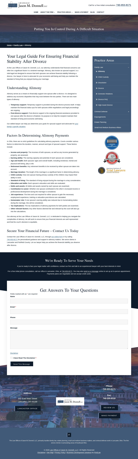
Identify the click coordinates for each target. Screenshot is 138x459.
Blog (92, 12)
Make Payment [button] (109, 415)
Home (36, 12)
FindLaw (97, 452)
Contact (100, 12)
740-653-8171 (123, 5)
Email (13, 307)
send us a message (91, 271)
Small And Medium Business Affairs (107, 127)
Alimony (101, 71)
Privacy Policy (60, 452)
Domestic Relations (105, 94)
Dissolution (102, 83)
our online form (57, 237)
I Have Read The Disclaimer (24, 358)
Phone (12, 317)
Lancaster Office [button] (27, 408)
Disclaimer (14, 353)
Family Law (98, 67)
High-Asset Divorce (105, 105)
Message (13, 328)
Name (12, 296)
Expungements (100, 117)
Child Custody (103, 77)
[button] (130, 454)
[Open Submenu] (128, 67)
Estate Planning (100, 122)
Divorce (101, 88)
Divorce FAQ (103, 99)
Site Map (50, 452)
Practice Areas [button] (64, 12)
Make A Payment (81, 12)
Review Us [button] (109, 408)
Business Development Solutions (79, 452)
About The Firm (46, 12)
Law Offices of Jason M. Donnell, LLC (64, 450)
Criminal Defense (100, 112)
